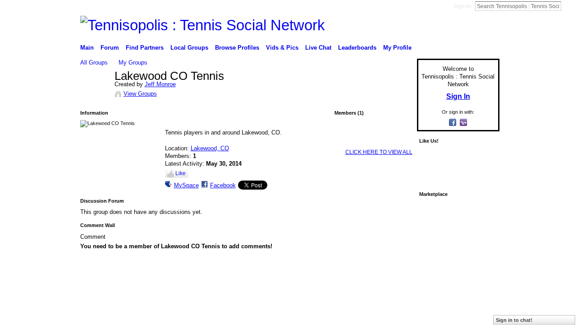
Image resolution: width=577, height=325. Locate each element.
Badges (397, 281)
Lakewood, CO (210, 148)
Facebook (223, 185)
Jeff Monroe (160, 84)
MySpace (186, 185)
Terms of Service (479, 281)
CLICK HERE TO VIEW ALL (378, 152)
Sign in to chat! (514, 320)
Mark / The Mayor (149, 281)
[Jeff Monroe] (94, 95)
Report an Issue (432, 281)
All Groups (94, 62)
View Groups (140, 93)
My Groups (133, 62)
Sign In (462, 6)
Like (180, 173)
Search (568, 6)
